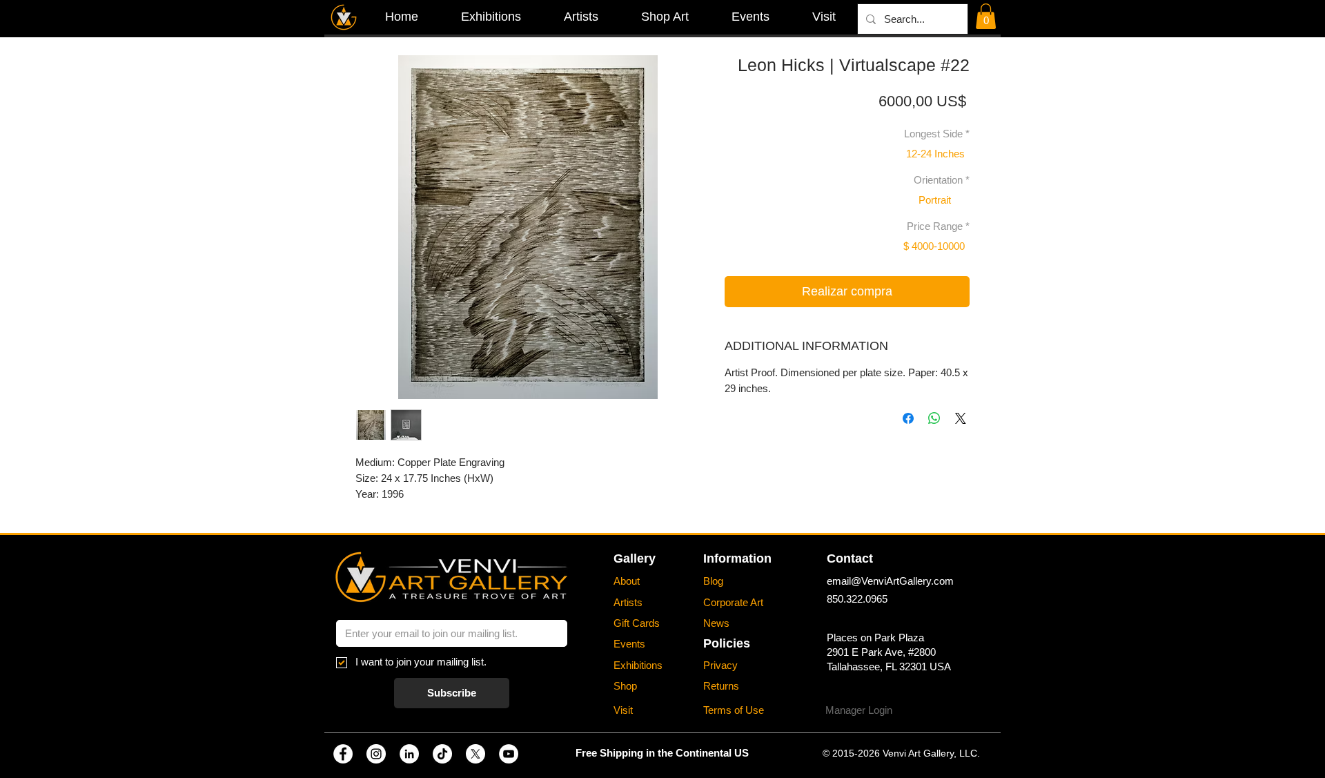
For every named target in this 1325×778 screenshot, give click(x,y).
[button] (986, 16)
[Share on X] (960, 418)
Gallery (635, 558)
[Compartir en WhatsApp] (934, 418)
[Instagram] (376, 754)
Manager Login (858, 710)
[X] (475, 754)
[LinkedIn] (409, 754)
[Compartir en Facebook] (908, 418)
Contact (850, 558)
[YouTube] (508, 754)
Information (737, 558)
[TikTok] (442, 754)
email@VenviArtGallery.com (890, 581)
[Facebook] (343, 754)
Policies (726, 643)
